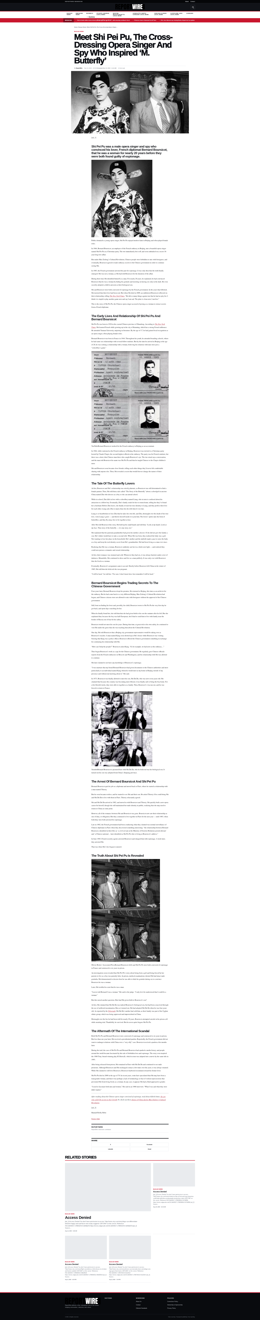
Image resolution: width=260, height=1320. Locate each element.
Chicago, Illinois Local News (160, 14)
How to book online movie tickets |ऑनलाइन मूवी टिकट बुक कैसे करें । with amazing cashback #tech (103, 20)
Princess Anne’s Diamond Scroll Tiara (145, 20)
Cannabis (189, 13)
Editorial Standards (141, 1308)
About (187, 1)
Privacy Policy (171, 1308)
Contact (192, 1)
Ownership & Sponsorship (175, 1305)
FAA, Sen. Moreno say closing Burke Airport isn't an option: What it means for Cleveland (186, 20)
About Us (138, 1301)
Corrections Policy (172, 1301)
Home (76, 27)
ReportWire (79, 68)
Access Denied (78, 1217)
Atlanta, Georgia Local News (102, 14)
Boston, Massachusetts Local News (119, 15)
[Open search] (193, 7)
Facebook (149, 1144)
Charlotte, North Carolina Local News (141, 14)
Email (149, 1149)
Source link (95, 1119)
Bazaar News (69, 14)
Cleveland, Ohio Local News (176, 14)
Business (89, 13)
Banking (92, 17)
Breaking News (79, 14)
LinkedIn (110, 1149)
